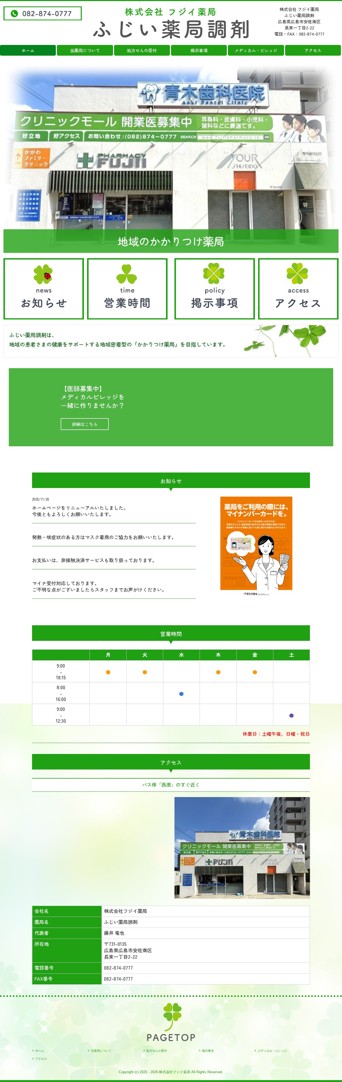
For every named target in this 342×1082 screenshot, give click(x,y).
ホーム (28, 50)
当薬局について (85, 50)
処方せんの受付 (142, 50)
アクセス (312, 50)
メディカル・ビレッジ (256, 50)
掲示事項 (199, 50)
